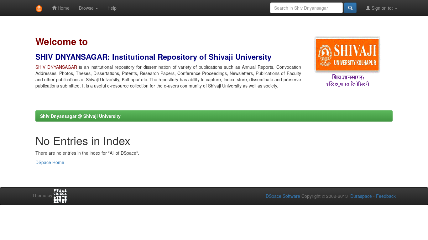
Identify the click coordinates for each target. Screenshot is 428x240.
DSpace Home (49, 162)
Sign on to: (382, 8)
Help (112, 8)
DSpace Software (283, 196)
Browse (87, 8)
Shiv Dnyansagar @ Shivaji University (80, 116)
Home (63, 8)
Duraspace (361, 196)
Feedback (386, 196)
